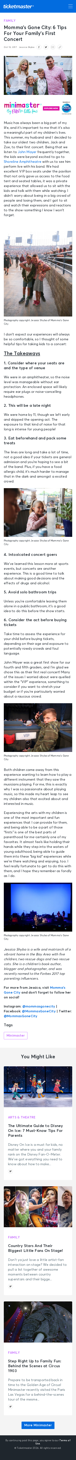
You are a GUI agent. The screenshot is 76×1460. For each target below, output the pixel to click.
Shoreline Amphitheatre (22, 161)
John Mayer (27, 152)
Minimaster (16, 1035)
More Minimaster (38, 1425)
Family (10, 20)
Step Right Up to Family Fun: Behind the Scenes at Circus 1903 (34, 1366)
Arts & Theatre (21, 1117)
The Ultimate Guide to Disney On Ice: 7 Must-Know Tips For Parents (35, 1131)
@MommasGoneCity (39, 1011)
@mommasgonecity (38, 1006)
